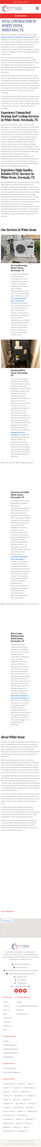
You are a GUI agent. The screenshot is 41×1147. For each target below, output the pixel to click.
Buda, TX (6, 1092)
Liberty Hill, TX (19, 1107)
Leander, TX (7, 1107)
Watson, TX (18, 1127)
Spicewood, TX (8, 1123)
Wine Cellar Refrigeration (12, 1072)
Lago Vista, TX (20, 1104)
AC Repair (19, 1010)
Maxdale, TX (30, 1107)
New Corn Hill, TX (9, 1111)
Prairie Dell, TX (22, 1115)
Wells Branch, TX (9, 1131)
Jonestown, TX (8, 1104)
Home (5, 1002)
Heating (6, 1041)
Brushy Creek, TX (29, 1088)
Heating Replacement (10, 1049)
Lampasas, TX (32, 1104)
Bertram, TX (17, 1088)
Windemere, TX (22, 1131)
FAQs (5, 1014)
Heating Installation (10, 1045)
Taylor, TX (19, 1123)
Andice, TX (21, 1084)
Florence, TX (7, 1096)
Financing (6, 1022)
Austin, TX (30, 1084)
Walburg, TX (7, 1127)
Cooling (19, 1002)
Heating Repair (8, 1057)
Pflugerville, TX (32, 1111)
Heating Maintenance (10, 1053)
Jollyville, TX (26, 1100)
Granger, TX (31, 1096)
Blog (4, 1030)
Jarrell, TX (16, 1100)
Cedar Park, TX (26, 1092)
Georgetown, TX (19, 1096)
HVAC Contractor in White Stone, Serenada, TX (17, 37)
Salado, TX (20, 1119)
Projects (6, 1006)
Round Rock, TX (8, 1119)
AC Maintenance (22, 1014)
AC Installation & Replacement (27, 1006)
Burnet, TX (15, 1092)
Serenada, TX (30, 1119)
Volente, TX (29, 1123)
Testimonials (7, 1018)
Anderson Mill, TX (9, 1084)
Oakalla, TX (21, 1111)
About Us (6, 1010)
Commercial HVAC (9, 1068)
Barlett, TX (7, 1088)
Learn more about (7, 911)
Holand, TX (7, 1100)
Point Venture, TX (9, 1115)
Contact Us (7, 1026)
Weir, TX (26, 1127)
